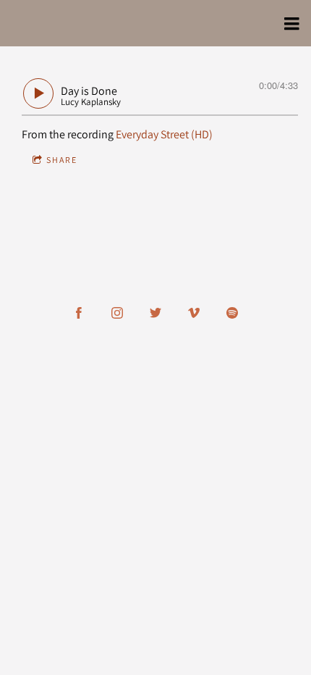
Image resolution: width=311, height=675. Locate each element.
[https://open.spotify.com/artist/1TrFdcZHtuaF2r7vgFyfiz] (232, 313)
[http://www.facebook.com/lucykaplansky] (79, 313)
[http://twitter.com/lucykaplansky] (155, 313)
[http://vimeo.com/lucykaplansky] (194, 313)
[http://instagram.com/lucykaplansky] (117, 313)
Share (61, 159)
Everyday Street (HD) (164, 134)
